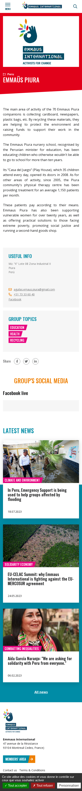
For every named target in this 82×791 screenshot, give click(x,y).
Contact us (10, 770)
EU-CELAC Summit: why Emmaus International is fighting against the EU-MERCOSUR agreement (41, 578)
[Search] (75, 6)
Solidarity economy (19, 564)
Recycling (17, 340)
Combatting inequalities (22, 648)
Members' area (16, 759)
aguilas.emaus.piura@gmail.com (34, 289)
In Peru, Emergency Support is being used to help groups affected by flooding (37, 494)
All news (41, 692)
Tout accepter (17, 785)
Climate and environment (22, 480)
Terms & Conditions (32, 770)
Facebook (15, 299)
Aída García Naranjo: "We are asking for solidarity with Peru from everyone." (40, 660)
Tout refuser (44, 785)
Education (17, 327)
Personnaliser (69, 785)
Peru (10, 74)
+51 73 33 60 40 (24, 294)
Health (15, 333)
